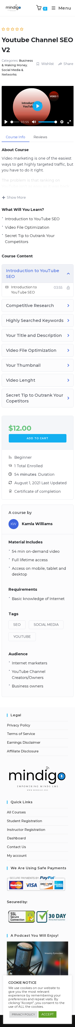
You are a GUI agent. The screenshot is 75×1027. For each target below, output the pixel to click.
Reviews (40, 137)
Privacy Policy (18, 725)
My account (17, 856)
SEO (17, 625)
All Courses (16, 812)
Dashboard (16, 838)
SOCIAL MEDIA (46, 625)
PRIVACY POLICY (23, 1014)
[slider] (14, 122)
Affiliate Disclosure (23, 751)
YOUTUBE (22, 637)
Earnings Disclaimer (23, 743)
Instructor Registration (26, 830)
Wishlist (47, 64)
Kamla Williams (37, 524)
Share (68, 64)
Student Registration (24, 821)
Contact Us (16, 847)
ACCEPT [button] (47, 1014)
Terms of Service (21, 734)
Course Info (15, 137)
